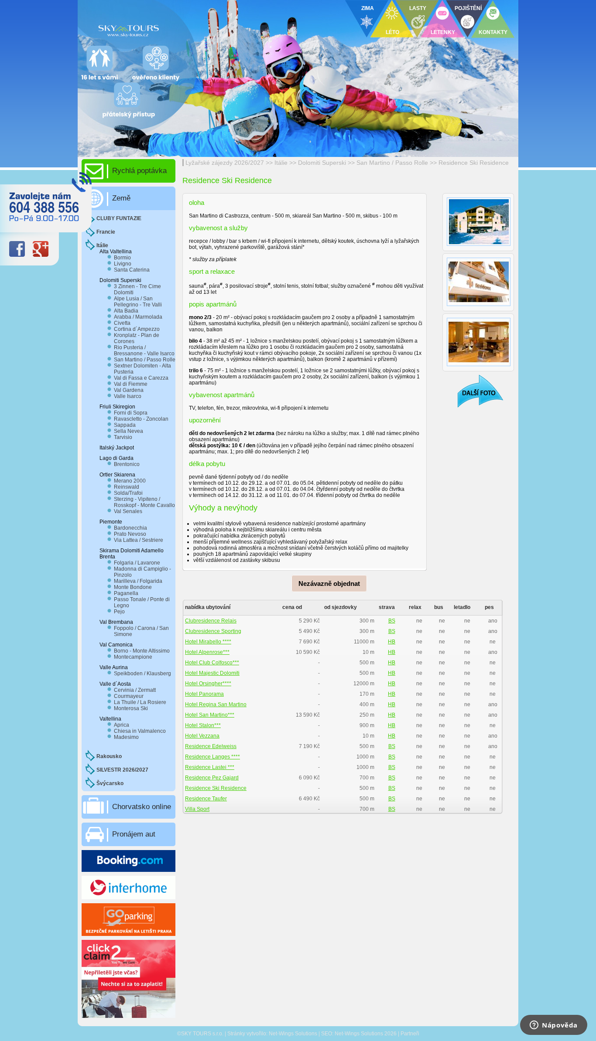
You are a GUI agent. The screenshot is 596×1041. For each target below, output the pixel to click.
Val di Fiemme (130, 384)
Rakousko (109, 756)
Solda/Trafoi (128, 493)
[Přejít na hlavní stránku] (184, 28)
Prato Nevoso (130, 534)
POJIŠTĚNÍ (468, 8)
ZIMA (367, 8)
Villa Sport (197, 809)
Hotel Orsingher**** (208, 683)
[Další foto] (474, 391)
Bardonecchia (130, 528)
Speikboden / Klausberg (142, 673)
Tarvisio (123, 437)
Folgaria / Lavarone (137, 563)
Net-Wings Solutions (293, 1034)
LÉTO (392, 32)
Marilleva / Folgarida (138, 581)
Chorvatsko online (141, 807)
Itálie (281, 162)
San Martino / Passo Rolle (392, 162)
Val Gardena (129, 390)
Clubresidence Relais (210, 621)
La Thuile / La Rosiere (140, 702)
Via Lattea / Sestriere (138, 540)
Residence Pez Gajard (212, 778)
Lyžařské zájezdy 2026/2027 (224, 162)
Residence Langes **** (212, 757)
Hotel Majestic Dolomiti (212, 673)
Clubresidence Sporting (213, 631)
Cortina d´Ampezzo (137, 329)
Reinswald (126, 487)
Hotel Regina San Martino (216, 704)
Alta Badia (126, 311)
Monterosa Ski (131, 708)
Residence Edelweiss (210, 746)
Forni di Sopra (130, 413)
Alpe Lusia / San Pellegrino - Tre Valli (138, 302)
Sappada (125, 425)
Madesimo (126, 737)
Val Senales (128, 511)
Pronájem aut (133, 834)
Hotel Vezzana (202, 736)
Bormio (122, 258)
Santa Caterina (132, 270)
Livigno (122, 264)
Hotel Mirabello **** (208, 642)
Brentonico (127, 464)
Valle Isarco (127, 396)
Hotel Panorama (204, 694)
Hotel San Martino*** (209, 715)
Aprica (121, 725)
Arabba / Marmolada (138, 317)
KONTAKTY (493, 32)
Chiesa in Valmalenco (140, 731)
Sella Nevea (128, 431)
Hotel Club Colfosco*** (212, 663)
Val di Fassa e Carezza (141, 378)
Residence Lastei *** (209, 767)
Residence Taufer (206, 799)
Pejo (119, 612)
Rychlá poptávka (139, 171)
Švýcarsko (109, 783)
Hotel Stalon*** (203, 725)
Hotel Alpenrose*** (207, 652)
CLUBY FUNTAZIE (118, 218)
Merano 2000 (130, 481)
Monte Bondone (133, 587)
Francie (105, 232)
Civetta (122, 323)
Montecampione (133, 657)
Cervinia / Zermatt (135, 690)
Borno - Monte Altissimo (142, 651)
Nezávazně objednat (329, 583)
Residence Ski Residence (473, 162)
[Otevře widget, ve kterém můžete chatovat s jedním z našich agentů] (553, 1026)
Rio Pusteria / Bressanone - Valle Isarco (144, 350)
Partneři (410, 1034)
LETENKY (443, 32)
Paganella (126, 593)
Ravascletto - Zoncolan (141, 419)
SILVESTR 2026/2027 (122, 770)
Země (121, 198)
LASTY (417, 8)
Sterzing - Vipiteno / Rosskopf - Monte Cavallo (144, 502)
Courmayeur (129, 696)
